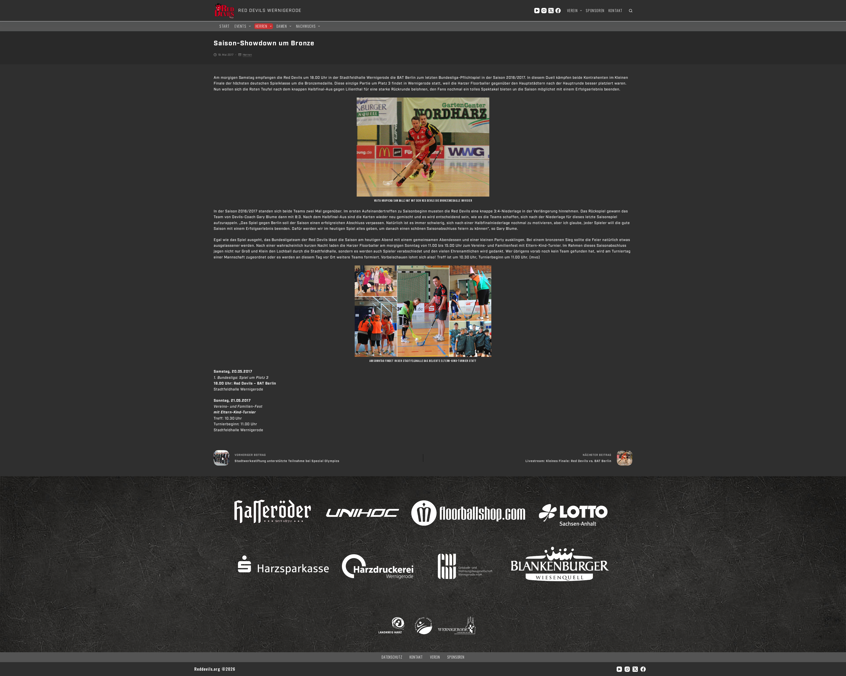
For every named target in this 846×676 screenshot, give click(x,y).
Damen (281, 26)
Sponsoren (595, 10)
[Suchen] (630, 10)
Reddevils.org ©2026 (215, 669)
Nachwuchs (306, 26)
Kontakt (616, 10)
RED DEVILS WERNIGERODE (269, 10)
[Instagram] (544, 10)
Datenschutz (392, 657)
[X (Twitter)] (551, 10)
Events (241, 26)
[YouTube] (537, 10)
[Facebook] (558, 10)
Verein (572, 10)
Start (224, 26)
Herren (261, 26)
